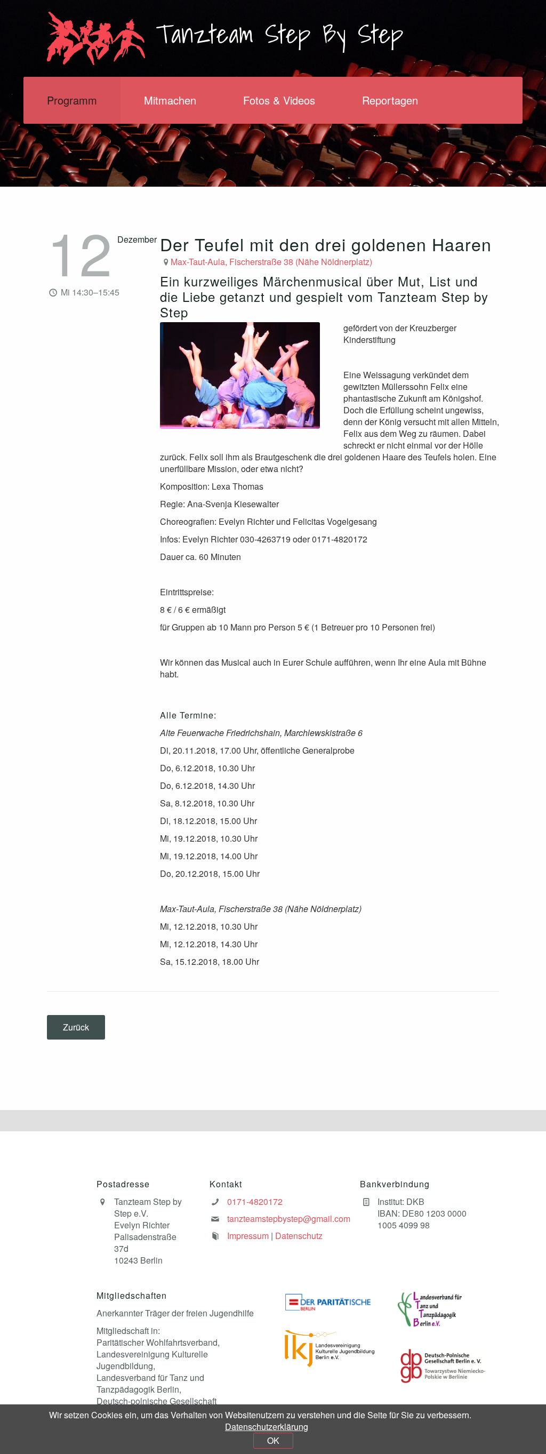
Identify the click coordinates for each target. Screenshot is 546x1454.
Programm (72, 100)
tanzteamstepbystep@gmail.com (288, 1218)
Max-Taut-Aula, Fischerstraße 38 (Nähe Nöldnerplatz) (271, 261)
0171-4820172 (255, 1201)
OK (273, 1440)
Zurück (76, 1027)
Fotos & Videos (279, 100)
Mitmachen (170, 100)
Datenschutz (299, 1235)
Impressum (248, 1235)
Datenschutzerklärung (266, 1426)
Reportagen (390, 100)
